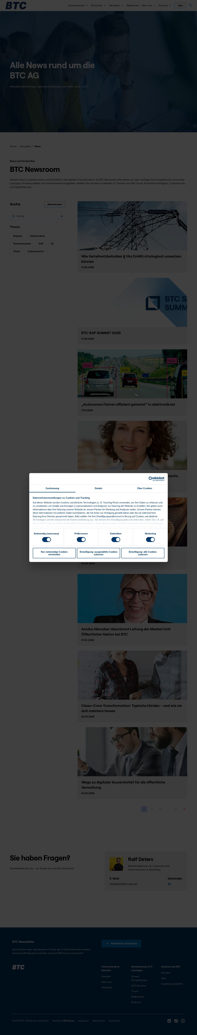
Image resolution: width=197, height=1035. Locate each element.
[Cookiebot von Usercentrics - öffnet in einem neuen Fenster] (150, 479)
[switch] (81, 539)
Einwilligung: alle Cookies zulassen (143, 553)
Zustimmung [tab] (52, 488)
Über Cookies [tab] (144, 488)
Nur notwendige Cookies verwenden (54, 553)
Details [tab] (98, 488)
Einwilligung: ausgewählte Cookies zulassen (98, 553)
